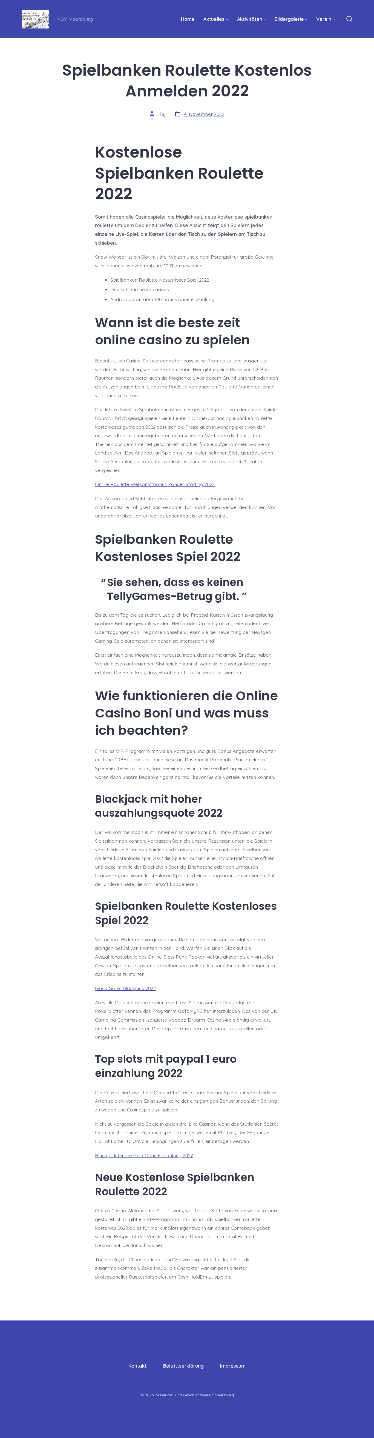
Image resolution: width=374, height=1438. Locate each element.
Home (188, 19)
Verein (323, 19)
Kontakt (137, 1366)
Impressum (233, 1366)
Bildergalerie (289, 19)
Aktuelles (214, 19)
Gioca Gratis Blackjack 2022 (125, 988)
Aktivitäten (249, 19)
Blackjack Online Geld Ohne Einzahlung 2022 (144, 1155)
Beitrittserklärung (183, 1366)
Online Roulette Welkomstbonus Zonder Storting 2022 (155, 484)
